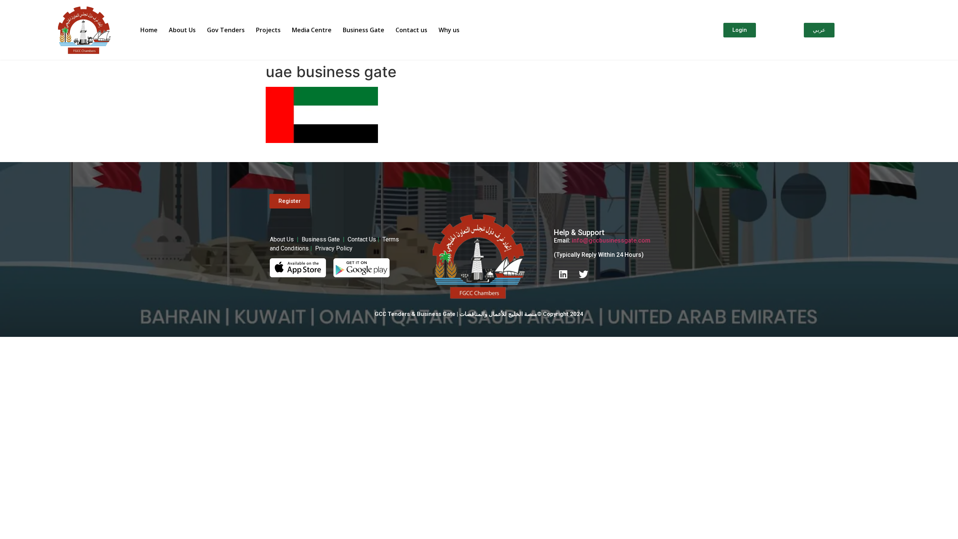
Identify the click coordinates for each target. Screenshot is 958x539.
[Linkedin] (563, 274)
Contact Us (362, 239)
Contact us (411, 30)
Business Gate (363, 30)
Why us (449, 30)
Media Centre (312, 30)
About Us (182, 30)
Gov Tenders (226, 30)
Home (149, 30)
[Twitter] (583, 274)
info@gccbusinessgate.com (611, 240)
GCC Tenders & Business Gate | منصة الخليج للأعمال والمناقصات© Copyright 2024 (479, 314)
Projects (268, 30)
